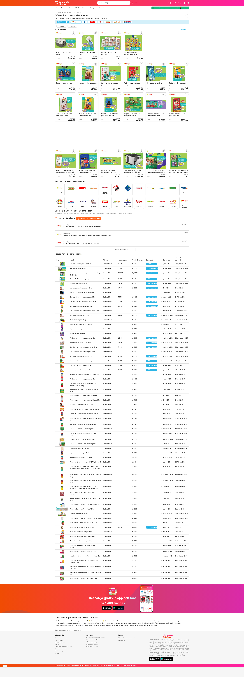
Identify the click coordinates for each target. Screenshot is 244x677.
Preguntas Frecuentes (61, 638)
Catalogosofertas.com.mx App (63, 646)
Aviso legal (96, 665)
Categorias (93, 8)
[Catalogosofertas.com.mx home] (62, 2)
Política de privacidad (120, 665)
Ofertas (77, 8)
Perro (70, 12)
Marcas (57, 644)
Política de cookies (132, 665)
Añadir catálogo (59, 651)
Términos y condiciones (106, 665)
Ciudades (102, 8)
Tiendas (85, 8)
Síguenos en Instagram (92, 642)
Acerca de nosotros (60, 649)
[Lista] (187, 2)
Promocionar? (59, 640)
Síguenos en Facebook (92, 640)
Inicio (57, 8)
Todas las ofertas (63, 12)
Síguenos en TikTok (92, 646)
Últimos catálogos (67, 8)
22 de (61, 29)
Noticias (57, 653)
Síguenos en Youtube (92, 644)
